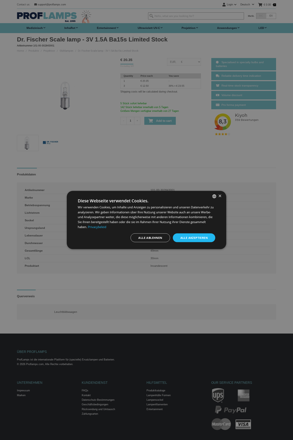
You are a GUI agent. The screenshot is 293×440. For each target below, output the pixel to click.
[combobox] (214, 196)
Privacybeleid (97, 227)
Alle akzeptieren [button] (194, 237)
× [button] (219, 196)
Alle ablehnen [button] (150, 237)
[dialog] (146, 220)
